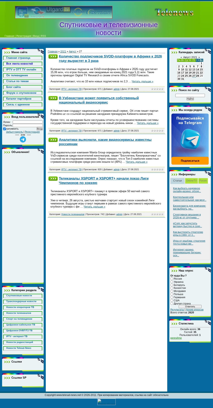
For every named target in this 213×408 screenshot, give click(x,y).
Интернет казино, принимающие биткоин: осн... (187, 252)
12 (190, 69)
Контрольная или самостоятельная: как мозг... (189, 198)
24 (182, 75)
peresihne (176, 338)
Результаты (177, 309)
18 (186, 72)
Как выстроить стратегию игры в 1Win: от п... (188, 234)
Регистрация (23, 36)
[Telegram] (190, 164)
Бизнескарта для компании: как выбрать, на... (189, 207)
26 (190, 75)
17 (182, 72)
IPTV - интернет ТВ (71, 89)
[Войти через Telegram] (23, 139)
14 (197, 69)
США (177, 300)
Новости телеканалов (72, 214)
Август (72, 51)
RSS (43, 36)
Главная (9, 36)
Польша (178, 294)
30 (178, 79)
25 (186, 75)
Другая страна (182, 303)
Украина (178, 281)
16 (178, 72)
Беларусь (179, 284)
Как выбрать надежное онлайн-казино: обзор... (187, 190)
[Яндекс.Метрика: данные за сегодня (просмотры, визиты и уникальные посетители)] (106, 402)
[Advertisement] (23, 218)
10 (182, 69)
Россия (178, 278)
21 (197, 72)
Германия (179, 297)
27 (193, 75)
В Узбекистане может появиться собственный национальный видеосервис (99, 100)
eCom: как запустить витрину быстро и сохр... (187, 225)
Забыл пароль (14, 131)
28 (197, 75)
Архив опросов (194, 309)
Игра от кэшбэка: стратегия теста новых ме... (189, 242)
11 (186, 69)
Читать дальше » (142, 81)
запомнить (12, 128)
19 (190, 72)
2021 (63, 51)
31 (182, 79)
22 (201, 72)
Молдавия (180, 291)
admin (117, 89)
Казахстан (180, 288)
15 (201, 69)
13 (193, 69)
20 (193, 72)
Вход (36, 36)
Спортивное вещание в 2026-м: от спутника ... (187, 216)
